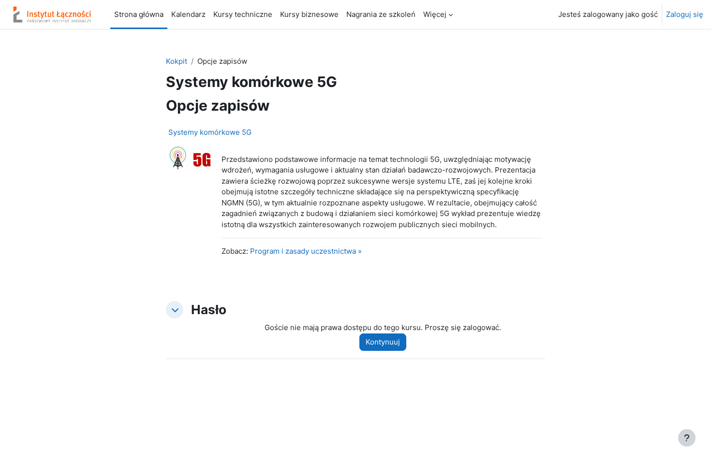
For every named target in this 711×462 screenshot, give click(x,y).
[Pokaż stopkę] (687, 438)
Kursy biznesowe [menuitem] (309, 14)
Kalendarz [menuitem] (188, 14)
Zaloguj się (684, 14)
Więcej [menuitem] (434, 14)
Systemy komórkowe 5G (210, 132)
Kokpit (176, 61)
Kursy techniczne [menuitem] (242, 14)
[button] (174, 309)
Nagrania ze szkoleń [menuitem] (380, 14)
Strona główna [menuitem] (138, 14)
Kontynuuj (383, 341)
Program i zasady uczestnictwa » (306, 251)
